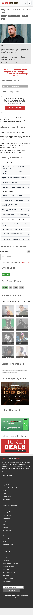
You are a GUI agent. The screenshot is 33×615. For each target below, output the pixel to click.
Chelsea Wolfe (7, 496)
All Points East (7, 530)
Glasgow (14, 597)
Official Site (5, 274)
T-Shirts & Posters (8, 578)
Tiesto (4, 490)
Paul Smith (6, 539)
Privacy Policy (19, 470)
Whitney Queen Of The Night (11, 487)
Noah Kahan (6, 479)
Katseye (5, 521)
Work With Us (6, 557)
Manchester (24, 595)
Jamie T (5, 482)
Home (3, 15)
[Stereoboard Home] (9, 3)
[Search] (24, 3)
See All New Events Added (10, 505)
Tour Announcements (9, 572)
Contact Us (6, 560)
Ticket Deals (6, 569)
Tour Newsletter (7, 581)
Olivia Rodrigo (7, 533)
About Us (5, 555)
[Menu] (29, 3)
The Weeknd (6, 518)
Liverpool (26, 597)
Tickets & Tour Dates (14, 15)
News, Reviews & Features (10, 563)
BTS (4, 524)
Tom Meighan (6, 499)
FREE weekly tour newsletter (12, 121)
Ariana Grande (7, 515)
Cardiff (20, 597)
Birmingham (7, 597)
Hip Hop (25, 15)
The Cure (5, 527)
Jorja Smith (6, 485)
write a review (25, 262)
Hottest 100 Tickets (8, 544)
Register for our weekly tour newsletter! (13, 585)
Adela (4, 493)
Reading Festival (7, 541)
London (18, 595)
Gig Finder (6, 575)
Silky (3, 19)
